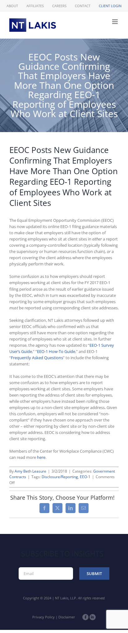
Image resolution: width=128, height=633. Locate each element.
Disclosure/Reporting (60, 476)
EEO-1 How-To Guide (56, 351)
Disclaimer (66, 617)
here (41, 457)
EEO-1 (85, 476)
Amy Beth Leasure (30, 471)
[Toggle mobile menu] (115, 21)
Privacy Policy (43, 617)
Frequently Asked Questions (37, 357)
